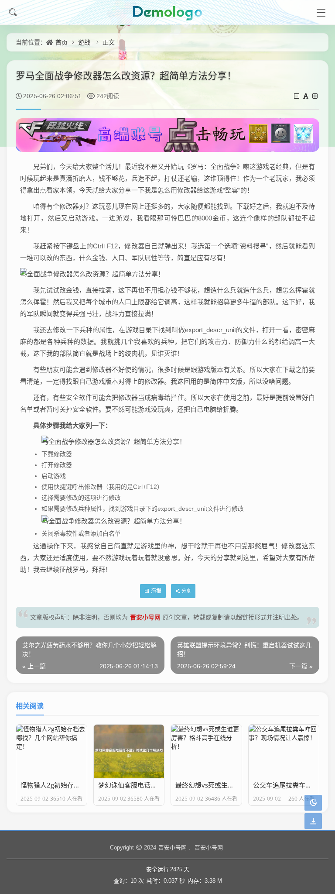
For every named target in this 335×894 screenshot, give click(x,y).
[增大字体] (315, 96)
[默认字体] (306, 96)
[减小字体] (297, 96)
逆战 (84, 42)
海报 (156, 591)
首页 (61, 42)
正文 (109, 42)
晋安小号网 (145, 617)
